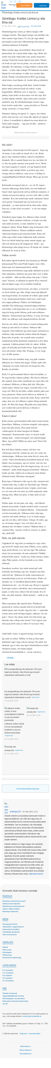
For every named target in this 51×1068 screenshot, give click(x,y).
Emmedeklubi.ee (25, 1054)
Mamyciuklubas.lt (26, 1050)
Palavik (5, 947)
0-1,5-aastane (7, 970)
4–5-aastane (7, 975)
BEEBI (5, 919)
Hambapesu (7, 952)
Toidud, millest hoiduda (11, 909)
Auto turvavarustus (9, 934)
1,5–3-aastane (7, 973)
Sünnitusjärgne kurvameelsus (13, 998)
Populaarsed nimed (9, 924)
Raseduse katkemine (10, 911)
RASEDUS (7, 896)
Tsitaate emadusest (9, 993)
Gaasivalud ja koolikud (10, 929)
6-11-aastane (7, 978)
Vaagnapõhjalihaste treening (13, 996)
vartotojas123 (15, 812)
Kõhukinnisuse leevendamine (13, 906)
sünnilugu (10, 658)
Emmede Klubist (34, 1034)
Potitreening (7, 955)
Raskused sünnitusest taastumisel (15, 1001)
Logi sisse (42, 5)
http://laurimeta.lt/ (36, 874)
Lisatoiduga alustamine (11, 932)
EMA (4, 988)
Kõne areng (6, 950)
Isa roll (4, 1004)
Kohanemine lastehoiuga (11, 958)
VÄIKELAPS (7, 942)
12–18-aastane (8, 981)
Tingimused (23, 1034)
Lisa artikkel (25, 5)
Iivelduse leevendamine (11, 904)
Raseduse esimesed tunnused (13, 901)
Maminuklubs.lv (25, 1046)
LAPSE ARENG (9, 965)
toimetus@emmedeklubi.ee (32, 1016)
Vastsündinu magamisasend (13, 927)
